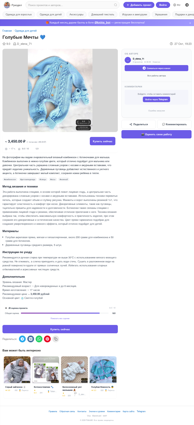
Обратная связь (67, 411)
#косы (52, 179)
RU (179, 5)
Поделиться (140, 124)
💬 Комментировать (174, 124)
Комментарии (113, 411)
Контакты (81, 411)
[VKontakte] (30, 339)
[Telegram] (187, 5)
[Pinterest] (47, 339)
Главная (7, 30)
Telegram (141, 411)
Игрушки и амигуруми (134, 14)
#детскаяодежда (27, 179)
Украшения (161, 14)
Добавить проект (141, 5)
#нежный (64, 179)
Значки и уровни (97, 411)
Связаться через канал (158, 68)
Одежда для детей (51, 14)
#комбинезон (10, 179)
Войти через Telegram (156, 99)
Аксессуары (76, 14)
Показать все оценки (60, 318)
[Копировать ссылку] (55, 339)
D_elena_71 (24, 44)
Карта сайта (128, 411)
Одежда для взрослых (19, 14)
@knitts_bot (102, 22)
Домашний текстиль (102, 14)
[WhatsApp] (39, 339)
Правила (53, 411)
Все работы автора (156, 75)
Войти (163, 5)
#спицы (43, 179)
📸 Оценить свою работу (156, 134)
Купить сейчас (102, 141)
